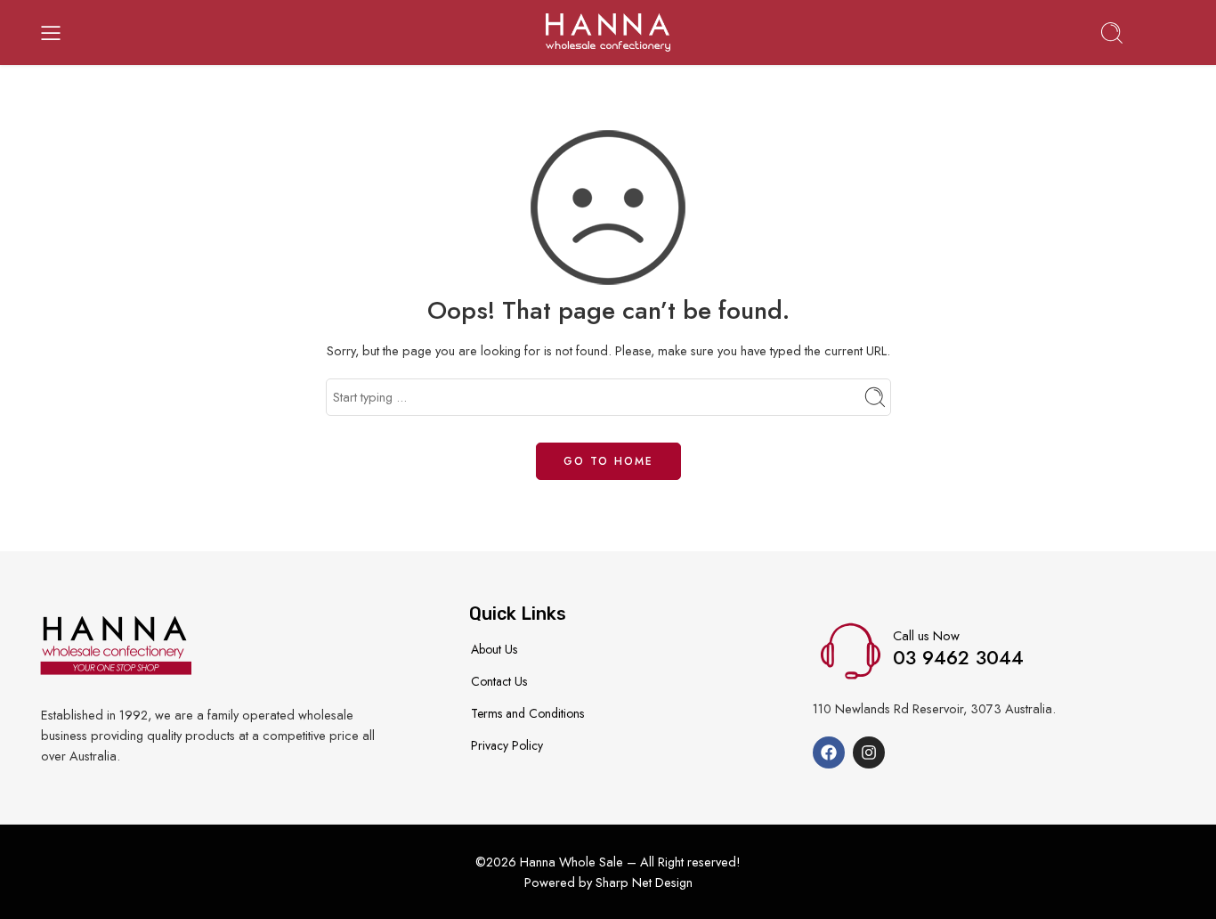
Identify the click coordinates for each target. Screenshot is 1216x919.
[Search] (1111, 32)
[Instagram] (869, 752)
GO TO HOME (608, 461)
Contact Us (499, 681)
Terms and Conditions (527, 713)
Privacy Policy (507, 745)
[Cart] (1165, 32)
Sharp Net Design (644, 882)
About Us (494, 649)
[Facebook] (829, 752)
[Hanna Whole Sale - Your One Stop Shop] (608, 32)
